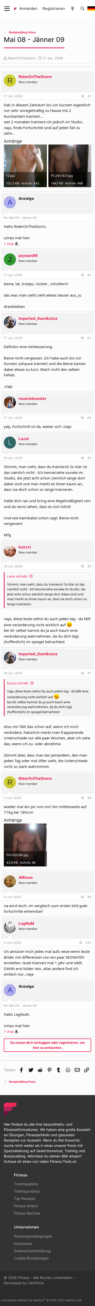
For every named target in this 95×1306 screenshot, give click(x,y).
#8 (89, 798)
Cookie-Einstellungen (31, 1258)
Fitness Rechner (27, 1213)
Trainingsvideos (27, 1191)
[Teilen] (83, 96)
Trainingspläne (26, 1184)
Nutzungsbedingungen (33, 1236)
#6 (89, 566)
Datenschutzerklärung (32, 1251)
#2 (89, 275)
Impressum (23, 1243)
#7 (89, 673)
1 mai (9, 243)
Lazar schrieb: (17, 576)
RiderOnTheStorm (21, 58)
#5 (89, 458)
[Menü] (7, 9)
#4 (89, 418)
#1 (89, 96)
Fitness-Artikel (25, 1206)
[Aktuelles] (72, 9)
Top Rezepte (24, 1198)
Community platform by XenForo (41, 1300)
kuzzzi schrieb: (18, 683)
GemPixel (36, 1283)
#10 (88, 943)
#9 (89, 897)
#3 (89, 338)
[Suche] (82, 9)
